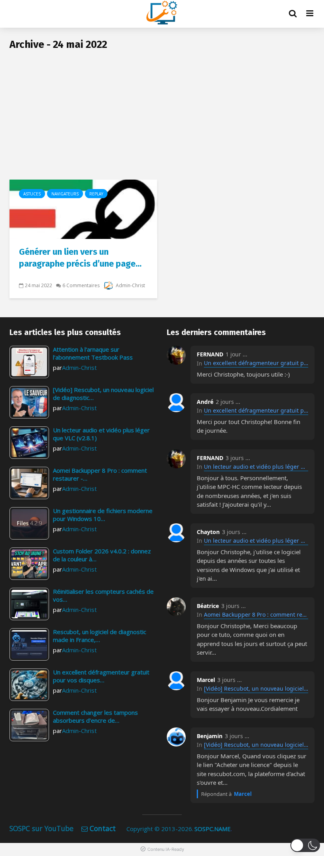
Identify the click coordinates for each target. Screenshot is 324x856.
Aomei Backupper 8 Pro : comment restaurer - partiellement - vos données (256, 614)
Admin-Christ (130, 285)
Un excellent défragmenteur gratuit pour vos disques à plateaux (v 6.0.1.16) (256, 363)
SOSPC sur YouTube (41, 828)
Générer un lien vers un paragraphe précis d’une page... (80, 257)
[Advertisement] (162, 120)
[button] (305, 845)
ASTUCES (32, 194)
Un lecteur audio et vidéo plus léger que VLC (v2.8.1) (256, 466)
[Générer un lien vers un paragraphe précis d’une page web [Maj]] (83, 208)
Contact (103, 828)
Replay (96, 194)
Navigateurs (65, 194)
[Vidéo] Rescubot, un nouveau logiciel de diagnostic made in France (256, 688)
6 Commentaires (81, 285)
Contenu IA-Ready (165, 849)
